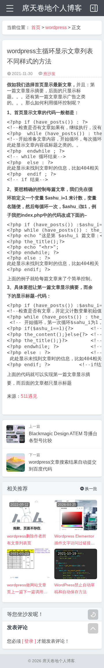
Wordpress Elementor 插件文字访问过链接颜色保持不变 (74, 543)
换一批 (88, 488)
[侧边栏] (94, 7)
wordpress (56, 27)
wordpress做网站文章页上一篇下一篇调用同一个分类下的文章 (27, 592)
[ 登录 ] (29, 641)
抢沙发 (49, 73)
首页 (35, 27)
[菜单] (9, 8)
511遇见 (29, 396)
